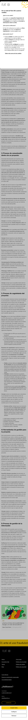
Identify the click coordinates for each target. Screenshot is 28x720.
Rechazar (14, 715)
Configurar (14, 711)
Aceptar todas (14, 708)
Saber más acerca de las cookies (13, 53)
